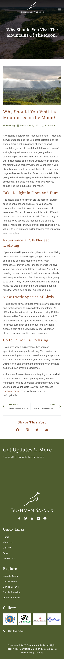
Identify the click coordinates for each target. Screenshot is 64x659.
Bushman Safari (11, 391)
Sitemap (39, 652)
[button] (60, 9)
